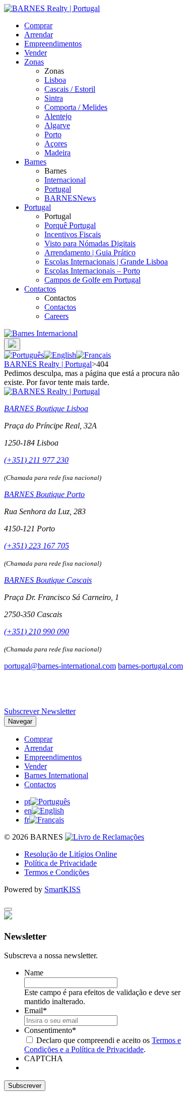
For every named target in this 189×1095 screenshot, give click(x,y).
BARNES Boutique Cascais (48, 580)
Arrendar (38, 34)
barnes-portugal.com (150, 666)
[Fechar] (8, 909)
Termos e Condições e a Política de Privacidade (102, 1045)
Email (35, 1010)
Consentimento (50, 1030)
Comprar (38, 25)
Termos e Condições (56, 872)
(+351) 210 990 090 (36, 631)
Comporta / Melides (75, 107)
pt (27, 801)
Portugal (57, 189)
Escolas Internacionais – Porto (92, 270)
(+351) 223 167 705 (36, 545)
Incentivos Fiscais (72, 234)
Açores (55, 143)
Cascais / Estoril (69, 89)
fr (26, 819)
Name (33, 972)
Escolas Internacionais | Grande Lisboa (106, 261)
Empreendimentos (53, 43)
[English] (60, 355)
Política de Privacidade (60, 863)
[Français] (93, 355)
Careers (56, 316)
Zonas (34, 62)
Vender (35, 52)
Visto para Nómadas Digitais (90, 243)
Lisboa (55, 80)
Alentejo (58, 116)
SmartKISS (62, 889)
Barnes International (56, 775)
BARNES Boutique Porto (44, 494)
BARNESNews (70, 198)
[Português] (24, 355)
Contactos (40, 289)
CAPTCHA (43, 1058)
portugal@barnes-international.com (60, 666)
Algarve (57, 125)
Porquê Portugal (70, 225)
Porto (52, 134)
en (28, 810)
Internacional (65, 180)
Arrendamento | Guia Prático (90, 252)
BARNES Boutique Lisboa (46, 408)
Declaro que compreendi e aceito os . (102, 1045)
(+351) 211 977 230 (36, 460)
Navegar (20, 721)
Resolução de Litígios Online (70, 854)
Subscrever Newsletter (40, 711)
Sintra (53, 98)
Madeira (57, 152)
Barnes (35, 161)
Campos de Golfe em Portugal (92, 280)
